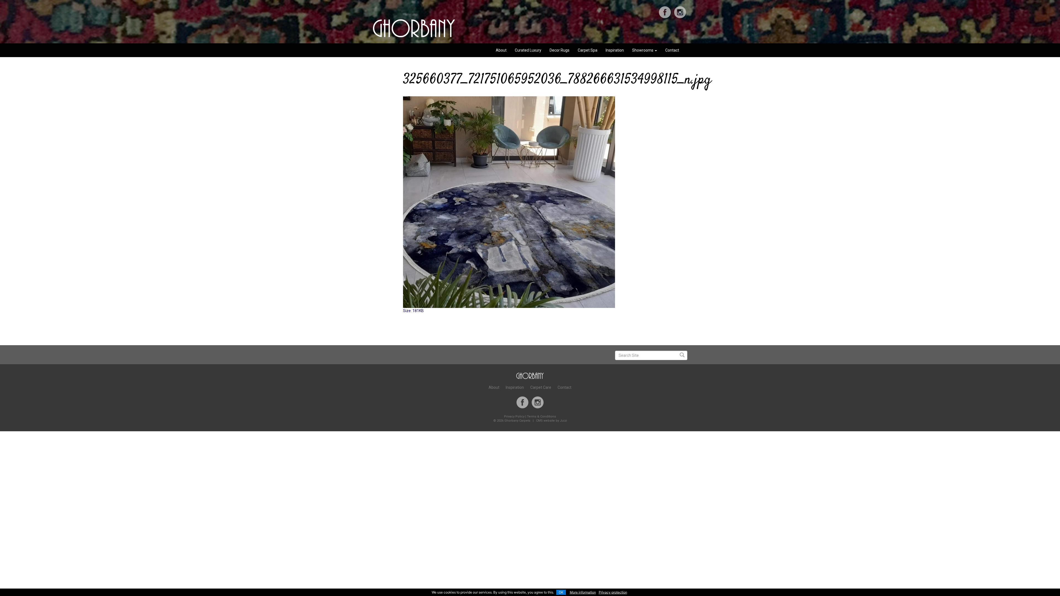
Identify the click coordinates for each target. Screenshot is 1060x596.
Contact (672, 50)
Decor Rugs (559, 50)
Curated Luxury (528, 50)
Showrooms (643, 50)
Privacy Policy (514, 416)
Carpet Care (540, 387)
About (501, 50)
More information (583, 592)
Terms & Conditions (541, 416)
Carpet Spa (587, 50)
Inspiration (615, 50)
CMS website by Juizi (551, 420)
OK (561, 592)
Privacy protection (613, 592)
